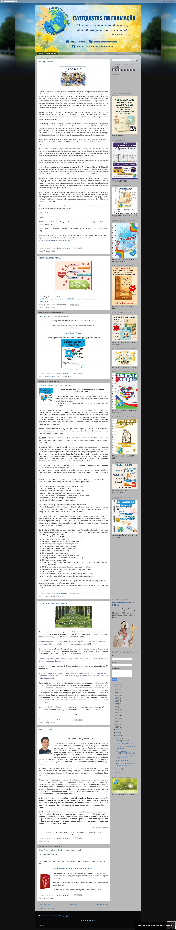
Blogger (92, 920)
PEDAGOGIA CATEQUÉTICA (49, 258)
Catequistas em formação (73, 333)
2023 (116, 695)
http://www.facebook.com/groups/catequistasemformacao (73, 325)
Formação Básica (49, 251)
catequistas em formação (52, 376)
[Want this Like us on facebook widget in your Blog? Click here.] (173, 928)
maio (118, 729)
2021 (116, 701)
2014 (116, 721)
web (71, 376)
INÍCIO (41, 54)
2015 (116, 718)
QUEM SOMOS (51, 54)
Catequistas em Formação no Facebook (53, 316)
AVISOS (46, 898)
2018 (116, 710)
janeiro (118, 769)
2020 (116, 704)
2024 (116, 692)
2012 (116, 727)
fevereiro (119, 738)
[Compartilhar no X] (78, 248)
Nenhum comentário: (64, 248)
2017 (116, 712)
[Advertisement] (125, 568)
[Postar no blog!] (76, 248)
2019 (116, 707)
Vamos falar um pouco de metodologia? (53, 603)
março (118, 735)
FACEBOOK (65, 376)
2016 (116, 715)
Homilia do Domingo (46, 730)
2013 (116, 724)
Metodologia (60, 596)
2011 (116, 772)
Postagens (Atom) (50, 908)
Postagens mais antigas (102, 904)
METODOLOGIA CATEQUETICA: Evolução (55, 385)
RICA (51, 898)
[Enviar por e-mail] (74, 248)
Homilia (46, 841)
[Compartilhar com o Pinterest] (81, 248)
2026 (116, 686)
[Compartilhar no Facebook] (80, 248)
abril (117, 732)
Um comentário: (62, 305)
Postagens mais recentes (44, 904)
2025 (116, 689)
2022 (116, 698)
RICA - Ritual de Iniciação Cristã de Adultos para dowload (60, 850)
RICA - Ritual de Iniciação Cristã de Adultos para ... (126, 764)
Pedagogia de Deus (46, 62)
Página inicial (73, 904)
